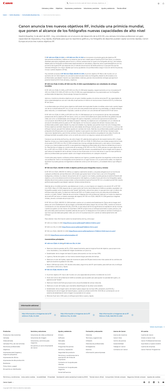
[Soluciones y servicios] (100, 8)
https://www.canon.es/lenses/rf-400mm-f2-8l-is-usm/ (81, 223)
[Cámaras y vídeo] (54, 8)
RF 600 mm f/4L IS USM (75, 57)
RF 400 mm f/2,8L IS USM (55, 57)
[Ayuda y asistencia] (115, 8)
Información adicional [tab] (30, 305)
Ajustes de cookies (153, 377)
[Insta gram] (149, 382)
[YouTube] (163, 382)
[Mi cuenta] (158, 3)
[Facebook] (144, 382)
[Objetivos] (63, 8)
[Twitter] (158, 382)
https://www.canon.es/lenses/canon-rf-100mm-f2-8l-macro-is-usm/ (92, 231)
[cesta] (163, 3)
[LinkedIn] (154, 382)
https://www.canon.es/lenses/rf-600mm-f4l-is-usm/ (80, 227)
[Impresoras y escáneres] (82, 8)
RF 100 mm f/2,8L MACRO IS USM (72, 74)
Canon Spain (7, 382)
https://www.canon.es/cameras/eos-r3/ (64, 235)
